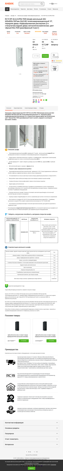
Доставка (29, 9)
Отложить (55, 57)
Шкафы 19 (13, 15)
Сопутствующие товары (31, 108)
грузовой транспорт (42, 70)
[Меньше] (34, 56)
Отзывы (41, 108)
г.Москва (41, 67)
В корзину (45, 55)
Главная (7, 15)
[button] (7, 9)
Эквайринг (35, 96)
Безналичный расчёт (38, 92)
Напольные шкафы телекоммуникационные (29, 15)
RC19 (8, 33)
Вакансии (55, 9)
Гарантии (23, 9)
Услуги (49, 9)
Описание (8, 108)
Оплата (36, 9)
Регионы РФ (42, 74)
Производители (15, 9)
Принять (31, 468)
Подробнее (53, 464)
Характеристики (18, 108)
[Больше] (38, 56)
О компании (42, 9)
